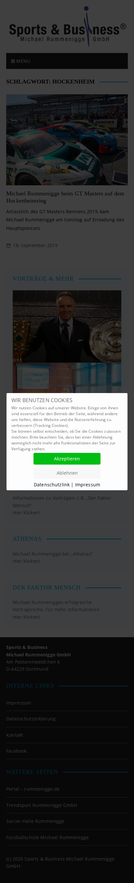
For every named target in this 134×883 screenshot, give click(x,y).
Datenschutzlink (52, 484)
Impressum (87, 484)
